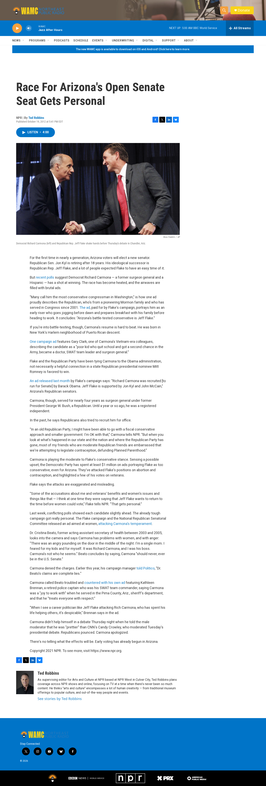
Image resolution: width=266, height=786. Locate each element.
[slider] (35, 28)
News (16, 40)
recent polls (45, 277)
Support (169, 40)
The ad (84, 307)
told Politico (146, 568)
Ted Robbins (36, 118)
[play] (17, 28)
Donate (244, 10)
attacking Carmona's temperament (125, 524)
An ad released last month (50, 381)
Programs (37, 40)
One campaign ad (43, 341)
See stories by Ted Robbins (60, 698)
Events (98, 40)
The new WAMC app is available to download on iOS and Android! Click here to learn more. (133, 49)
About (189, 40)
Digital (148, 40)
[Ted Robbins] (25, 682)
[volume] (29, 28)
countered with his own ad (104, 583)
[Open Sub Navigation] (23, 40)
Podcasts (62, 40)
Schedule (80, 40)
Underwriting (123, 40)
